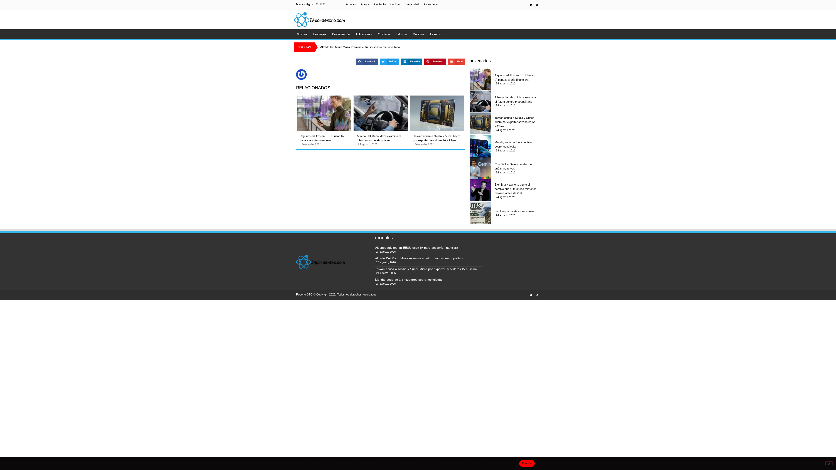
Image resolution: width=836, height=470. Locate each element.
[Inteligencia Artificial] (319, 19)
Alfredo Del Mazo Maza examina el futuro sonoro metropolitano (379, 138)
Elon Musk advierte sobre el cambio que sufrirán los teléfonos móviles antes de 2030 (515, 189)
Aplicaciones (364, 34)
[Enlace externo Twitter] (531, 4)
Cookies (395, 4)
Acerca (365, 4)
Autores (351, 4)
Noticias (302, 34)
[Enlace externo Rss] (537, 4)
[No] (829, 463)
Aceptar (527, 463)
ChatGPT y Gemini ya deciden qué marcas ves (514, 166)
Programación (341, 34)
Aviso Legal (430, 4)
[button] (367, 62)
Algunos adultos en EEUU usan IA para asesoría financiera (322, 138)
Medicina (418, 34)
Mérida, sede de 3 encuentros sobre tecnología (513, 144)
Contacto (380, 4)
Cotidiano (384, 34)
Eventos (435, 34)
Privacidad (412, 4)
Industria (401, 34)
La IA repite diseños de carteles (514, 211)
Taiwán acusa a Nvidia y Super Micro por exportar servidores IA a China (436, 138)
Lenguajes (319, 34)
